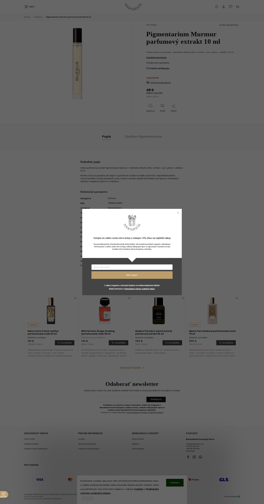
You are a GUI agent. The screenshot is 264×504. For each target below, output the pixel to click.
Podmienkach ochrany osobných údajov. (139, 289)
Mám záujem (132, 275)
